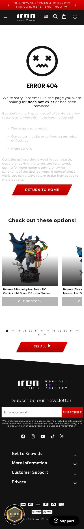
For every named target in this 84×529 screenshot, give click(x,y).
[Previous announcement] (8, 5)
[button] (5, 17)
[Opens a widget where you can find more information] (64, 521)
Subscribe (72, 412)
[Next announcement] (76, 5)
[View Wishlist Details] (75, 17)
